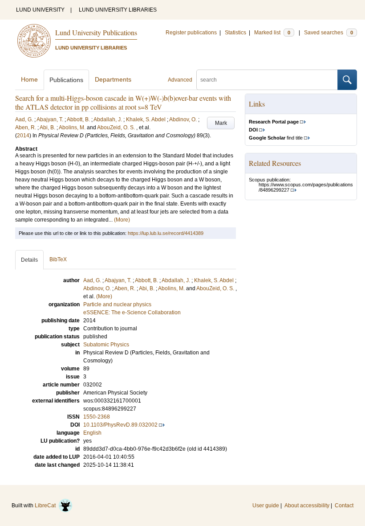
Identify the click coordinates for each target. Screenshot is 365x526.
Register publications (191, 32)
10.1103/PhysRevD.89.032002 (120, 425)
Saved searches (328, 32)
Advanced (180, 80)
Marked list (272, 32)
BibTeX (58, 259)
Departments (113, 79)
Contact (344, 505)
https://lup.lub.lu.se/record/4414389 (165, 233)
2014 (23, 135)
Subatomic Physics (106, 344)
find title (276, 137)
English (92, 433)
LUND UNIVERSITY (40, 10)
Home (29, 79)
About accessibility (306, 505)
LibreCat (46, 505)
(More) (122, 220)
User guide (265, 505)
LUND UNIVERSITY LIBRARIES (118, 10)
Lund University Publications (96, 32)
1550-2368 (96, 417)
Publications (66, 79)
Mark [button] (221, 123)
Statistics (235, 32)
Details (29, 260)
